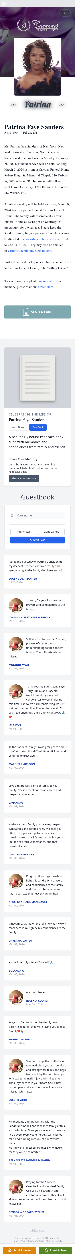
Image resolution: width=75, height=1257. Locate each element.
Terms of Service (47, 1241)
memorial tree (48, 281)
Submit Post (37, 540)
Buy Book (38, 427)
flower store (45, 286)
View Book (18, 427)
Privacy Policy (27, 1241)
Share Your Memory (24, 478)
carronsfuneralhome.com (39, 239)
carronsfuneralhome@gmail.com (29, 250)
